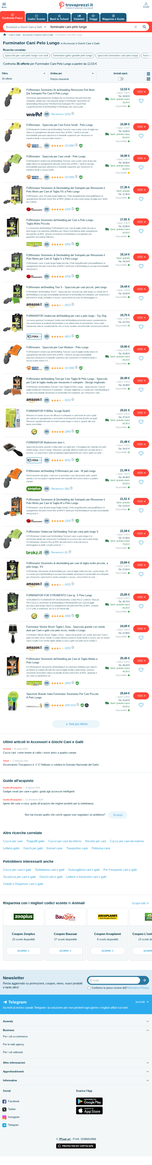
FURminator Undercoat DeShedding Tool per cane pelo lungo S (62, 531)
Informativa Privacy (138, 987)
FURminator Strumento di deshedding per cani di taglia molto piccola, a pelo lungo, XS (67, 565)
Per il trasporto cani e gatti (120, 869)
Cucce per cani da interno (64, 841)
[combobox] (25, 27)
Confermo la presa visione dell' (120, 987)
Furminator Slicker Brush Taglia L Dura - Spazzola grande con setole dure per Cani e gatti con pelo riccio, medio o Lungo (65, 628)
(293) (67, 244)
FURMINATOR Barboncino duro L (45, 442)
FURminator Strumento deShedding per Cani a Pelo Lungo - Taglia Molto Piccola (60, 222)
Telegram (13, 1124)
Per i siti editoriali (13, 1052)
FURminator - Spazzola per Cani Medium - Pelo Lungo (57, 347)
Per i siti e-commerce (15, 1036)
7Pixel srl (64, 1139)
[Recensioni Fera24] (57, 336)
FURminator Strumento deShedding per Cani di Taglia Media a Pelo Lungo (61, 660)
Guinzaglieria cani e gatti (84, 869)
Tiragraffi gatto (35, 841)
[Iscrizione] (145, 980)
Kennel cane (55, 848)
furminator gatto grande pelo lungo (72, 55)
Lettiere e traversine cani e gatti (86, 876)
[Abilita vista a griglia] (148, 79)
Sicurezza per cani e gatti (19, 876)
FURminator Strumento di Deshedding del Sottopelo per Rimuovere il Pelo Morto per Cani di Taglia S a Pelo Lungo (65, 257)
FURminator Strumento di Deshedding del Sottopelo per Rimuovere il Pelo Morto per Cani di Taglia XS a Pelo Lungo (65, 190)
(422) (67, 305)
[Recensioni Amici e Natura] (57, 244)
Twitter (11, 1109)
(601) (67, 336)
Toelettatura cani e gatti (49, 869)
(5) (66, 552)
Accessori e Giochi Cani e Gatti (38, 35)
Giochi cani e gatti (50, 876)
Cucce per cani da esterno (127, 841)
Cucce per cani (13, 841)
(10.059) (69, 145)
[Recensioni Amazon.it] (57, 305)
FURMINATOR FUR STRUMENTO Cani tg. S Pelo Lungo (59, 595)
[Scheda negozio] (34, 113)
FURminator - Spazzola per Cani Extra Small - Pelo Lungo (59, 124)
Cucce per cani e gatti (17, 869)
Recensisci (57, 114)
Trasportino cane (77, 848)
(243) (67, 114)
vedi (140, 91)
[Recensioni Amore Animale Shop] (57, 146)
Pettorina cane (101, 848)
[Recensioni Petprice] (57, 432)
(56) (67, 488)
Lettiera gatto (11, 848)
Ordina (56, 73)
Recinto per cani (95, 841)
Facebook (13, 1101)
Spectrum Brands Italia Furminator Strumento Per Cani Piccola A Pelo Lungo (62, 696)
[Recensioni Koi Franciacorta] (57, 209)
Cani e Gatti (14, 35)
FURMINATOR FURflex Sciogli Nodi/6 (48, 410)
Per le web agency (13, 1044)
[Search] (144, 27)
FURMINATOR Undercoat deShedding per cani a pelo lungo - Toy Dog (66, 315)
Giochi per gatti (33, 848)
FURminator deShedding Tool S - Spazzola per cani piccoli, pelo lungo (66, 287)
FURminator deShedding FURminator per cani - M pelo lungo (61, 471)
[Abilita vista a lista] (148, 73)
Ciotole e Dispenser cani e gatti (23, 884)
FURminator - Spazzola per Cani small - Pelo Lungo (56, 156)
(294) (67, 431)
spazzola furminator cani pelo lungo (117, 55)
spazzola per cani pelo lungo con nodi (26, 55)
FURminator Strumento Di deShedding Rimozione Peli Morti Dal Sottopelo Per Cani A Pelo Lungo (60, 91)
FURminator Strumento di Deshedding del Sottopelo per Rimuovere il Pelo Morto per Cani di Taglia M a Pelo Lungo (65, 501)
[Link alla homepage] (4, 34)
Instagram (13, 1117)
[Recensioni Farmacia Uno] (57, 705)
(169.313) (70, 705)
